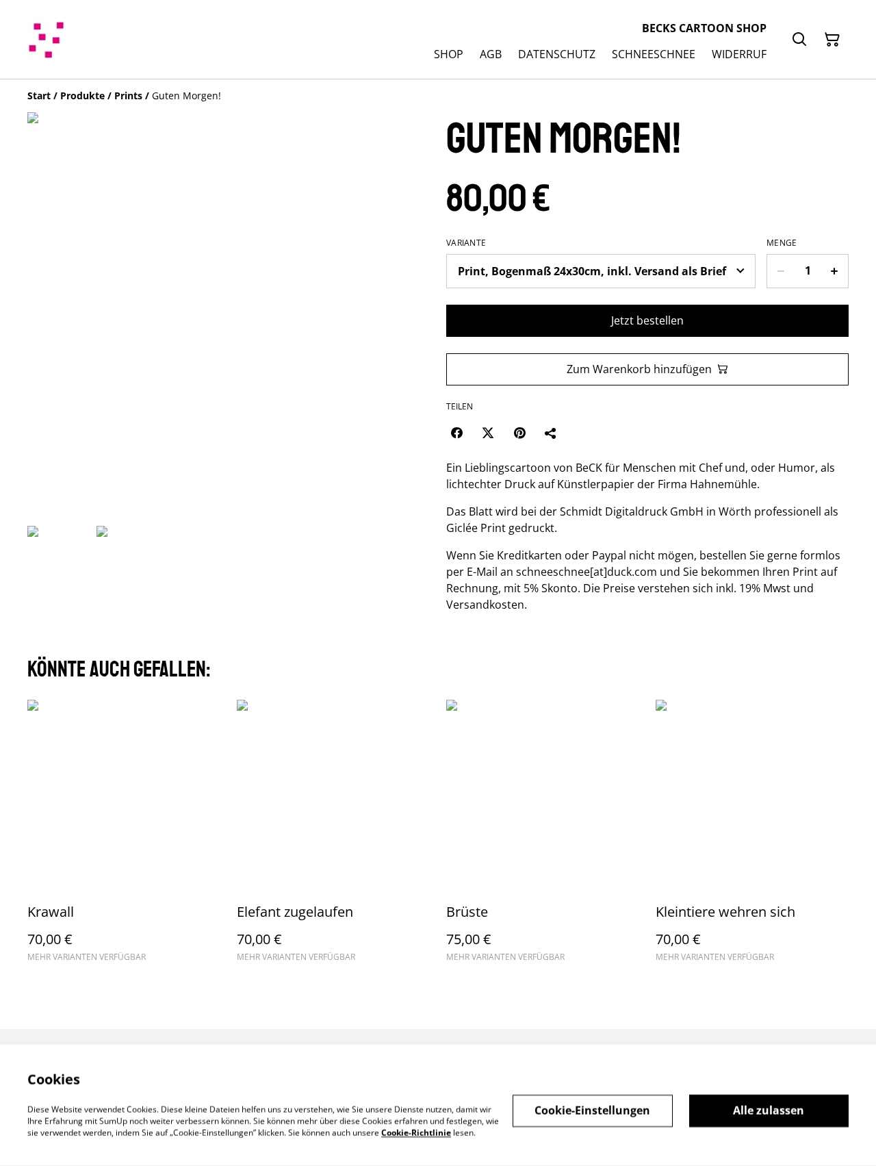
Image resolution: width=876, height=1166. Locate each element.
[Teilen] (551, 432)
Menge (781, 243)
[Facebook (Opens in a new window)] (456, 432)
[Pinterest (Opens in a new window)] (519, 432)
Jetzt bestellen (647, 320)
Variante (466, 243)
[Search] (799, 40)
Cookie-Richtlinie (416, 1132)
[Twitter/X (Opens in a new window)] (488, 432)
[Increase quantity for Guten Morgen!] (835, 271)
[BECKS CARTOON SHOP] (46, 40)
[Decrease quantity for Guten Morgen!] (780, 271)
